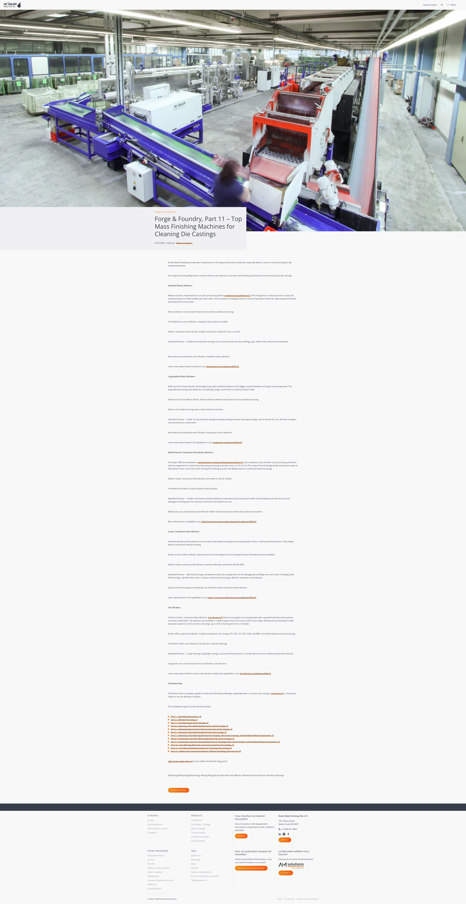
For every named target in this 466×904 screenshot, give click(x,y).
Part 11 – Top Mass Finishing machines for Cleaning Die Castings (200, 748)
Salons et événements (201, 872)
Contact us (276, 693)
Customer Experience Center (160, 880)
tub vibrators (214, 617)
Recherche (196, 855)
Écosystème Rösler (156, 855)
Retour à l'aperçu (184, 243)
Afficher (241, 836)
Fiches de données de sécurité (205, 876)
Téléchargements (199, 880)
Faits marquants (154, 824)
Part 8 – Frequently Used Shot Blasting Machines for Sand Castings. (201, 738)
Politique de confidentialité (308, 899)
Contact (285, 840)
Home (6, 11)
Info (193, 851)
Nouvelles (195, 859)
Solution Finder (430, 5)
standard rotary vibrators (236, 295)
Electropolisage (198, 828)
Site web (285, 873)
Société (150, 820)
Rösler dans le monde (157, 828)
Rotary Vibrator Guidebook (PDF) (221, 366)
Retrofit (150, 863)
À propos (152, 815)
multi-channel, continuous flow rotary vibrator (219, 462)
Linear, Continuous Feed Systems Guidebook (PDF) (231, 597)
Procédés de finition (200, 836)
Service (150, 859)
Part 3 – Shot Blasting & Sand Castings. (188, 722)
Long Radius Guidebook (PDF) (226, 442)
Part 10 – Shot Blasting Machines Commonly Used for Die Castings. (201, 745)
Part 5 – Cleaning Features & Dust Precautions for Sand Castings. (200, 729)
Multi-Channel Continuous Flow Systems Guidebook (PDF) (227, 521)
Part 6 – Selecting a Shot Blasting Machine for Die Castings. (197, 732)
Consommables (198, 832)
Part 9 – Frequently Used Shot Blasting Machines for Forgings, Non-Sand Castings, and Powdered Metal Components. (224, 741)
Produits (196, 815)
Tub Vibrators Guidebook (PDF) (254, 673)
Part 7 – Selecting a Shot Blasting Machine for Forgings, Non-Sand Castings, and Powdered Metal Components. (221, 735)
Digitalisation (153, 876)
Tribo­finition (196, 820)
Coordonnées (289, 899)
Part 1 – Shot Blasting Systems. (185, 716)
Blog (12, 11)
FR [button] (442, 5)
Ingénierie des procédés (158, 868)
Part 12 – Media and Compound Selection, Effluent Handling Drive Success (205, 751)
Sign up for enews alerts (179, 761)
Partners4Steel (154, 888)
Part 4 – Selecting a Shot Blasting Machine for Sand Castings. (198, 726)
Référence (152, 884)
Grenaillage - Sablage (200, 824)
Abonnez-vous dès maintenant (251, 868)
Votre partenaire (157, 851)
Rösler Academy (154, 872)
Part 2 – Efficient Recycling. (183, 719)
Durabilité (152, 832)
